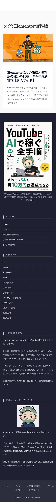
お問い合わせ (9, 244)
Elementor (7, 272)
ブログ (6, 229)
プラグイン (8, 292)
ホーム (6, 224)
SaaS (5, 277)
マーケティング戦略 (12, 297)
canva (5, 267)
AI (4, 262)
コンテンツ (8, 282)
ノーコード (8, 287)
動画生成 (7, 312)
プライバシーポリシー (13, 239)
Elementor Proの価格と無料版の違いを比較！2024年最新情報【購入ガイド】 (27, 76)
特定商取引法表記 (11, 234)
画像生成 (7, 317)
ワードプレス (9, 302)
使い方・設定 (9, 307)
